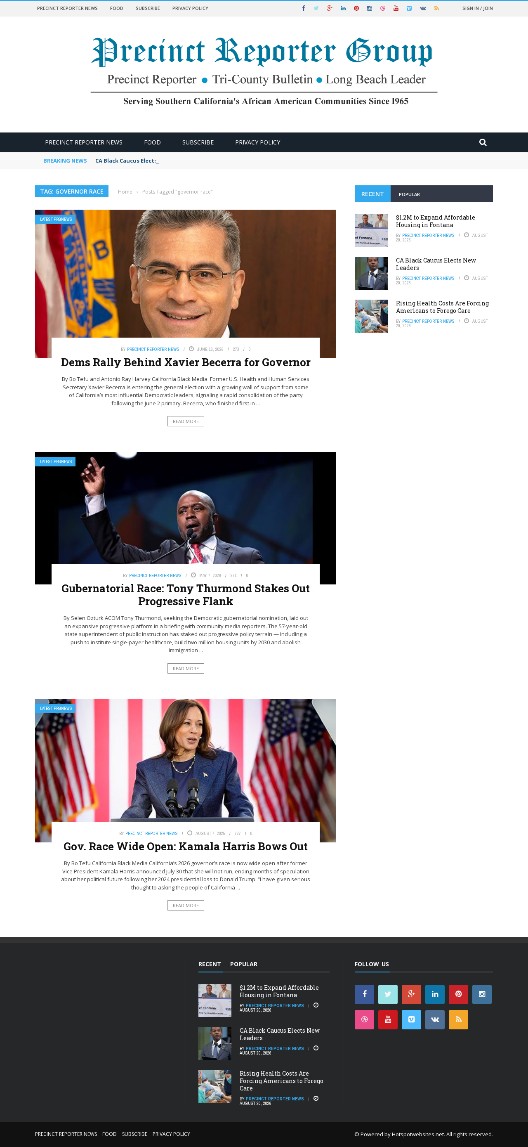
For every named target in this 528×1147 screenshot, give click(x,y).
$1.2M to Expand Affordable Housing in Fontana (435, 221)
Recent (372, 194)
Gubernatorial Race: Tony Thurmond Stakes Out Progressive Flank (185, 594)
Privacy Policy (190, 8)
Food (116, 8)
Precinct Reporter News (67, 8)
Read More (186, 421)
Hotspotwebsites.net (418, 1134)
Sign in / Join (477, 8)
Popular (409, 194)
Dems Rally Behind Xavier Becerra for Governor (186, 362)
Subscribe (148, 8)
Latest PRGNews (56, 219)
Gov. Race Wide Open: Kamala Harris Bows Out (186, 846)
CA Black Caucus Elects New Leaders (144, 160)
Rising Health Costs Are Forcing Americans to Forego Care (442, 307)
